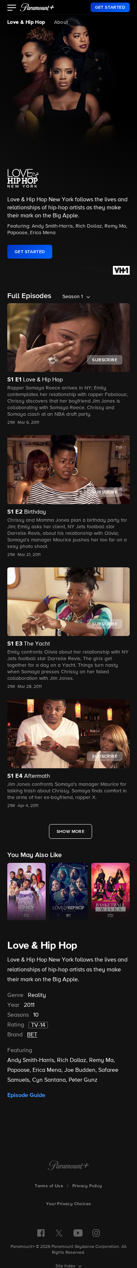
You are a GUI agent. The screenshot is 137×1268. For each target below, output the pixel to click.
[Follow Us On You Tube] (78, 1233)
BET (32, 1035)
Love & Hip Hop (26, 22)
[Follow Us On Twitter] (59, 1233)
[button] (12, 8)
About (61, 22)
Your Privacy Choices (68, 1204)
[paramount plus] (37, 7)
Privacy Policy (87, 1186)
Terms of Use (49, 1186)
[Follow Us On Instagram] (96, 1233)
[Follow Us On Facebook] (41, 1233)
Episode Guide (26, 1095)
